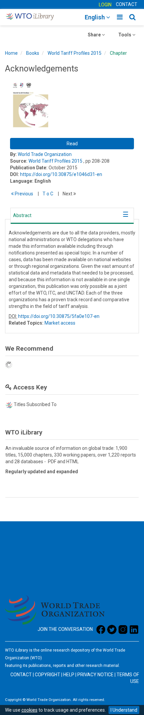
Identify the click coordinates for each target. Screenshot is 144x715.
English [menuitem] (95, 17)
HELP (68, 674)
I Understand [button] (124, 710)
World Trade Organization (45, 154)
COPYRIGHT (47, 674)
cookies (29, 710)
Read (72, 143)
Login (105, 4)
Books (32, 53)
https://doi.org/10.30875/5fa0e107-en (58, 316)
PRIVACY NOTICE (95, 674)
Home (11, 53)
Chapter (118, 53)
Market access (60, 323)
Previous (23, 193)
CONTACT (126, 4)
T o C (48, 193)
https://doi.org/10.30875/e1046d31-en (61, 174)
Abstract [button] (22, 215)
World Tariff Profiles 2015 (74, 53)
